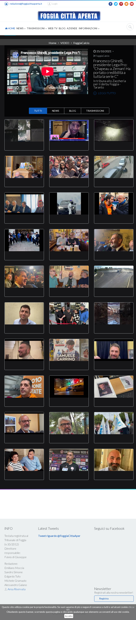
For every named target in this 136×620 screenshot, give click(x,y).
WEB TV (53, 28)
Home (52, 43)
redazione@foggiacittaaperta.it (26, 3)
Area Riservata (16, 589)
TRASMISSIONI (36, 28)
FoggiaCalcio (102, 55)
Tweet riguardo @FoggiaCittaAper (59, 535)
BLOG (62, 28)
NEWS (20, 28)
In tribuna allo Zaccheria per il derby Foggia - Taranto (109, 84)
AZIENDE (72, 28)
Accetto (68, 616)
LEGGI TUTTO (106, 93)
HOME (11, 28)
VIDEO (64, 43)
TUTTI (38, 110)
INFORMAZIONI (88, 28)
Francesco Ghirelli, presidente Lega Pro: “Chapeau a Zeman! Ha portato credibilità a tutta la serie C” (111, 68)
